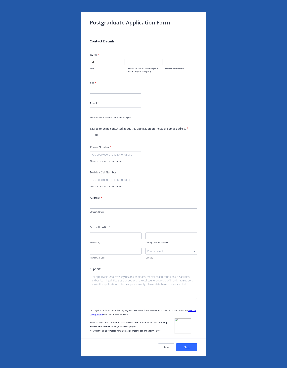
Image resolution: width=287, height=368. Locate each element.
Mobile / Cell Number (103, 172)
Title (92, 68)
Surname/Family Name (173, 68)
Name (95, 54)
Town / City (95, 242)
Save (166, 347)
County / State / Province (157, 242)
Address (96, 198)
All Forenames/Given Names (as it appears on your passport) (142, 70)
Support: (95, 269)
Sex (93, 83)
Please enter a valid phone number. (106, 161)
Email (94, 103)
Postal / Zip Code (97, 257)
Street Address (97, 211)
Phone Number (100, 147)
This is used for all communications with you (110, 117)
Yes (96, 134)
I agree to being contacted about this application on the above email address (139, 128)
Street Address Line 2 (100, 227)
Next (187, 347)
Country (149, 257)
